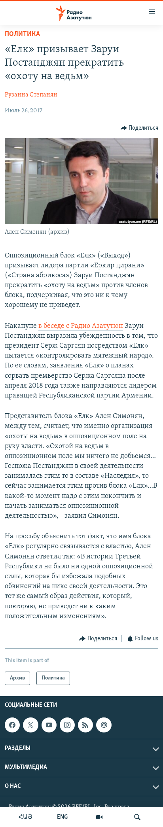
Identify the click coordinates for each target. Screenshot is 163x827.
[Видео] (99, 817)
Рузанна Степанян (31, 95)
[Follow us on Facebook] (12, 724)
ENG (62, 817)
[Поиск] (137, 817)
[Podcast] (103, 724)
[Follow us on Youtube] (49, 724)
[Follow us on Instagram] (67, 724)
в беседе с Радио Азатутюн (80, 326)
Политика (22, 34)
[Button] (140, 128)
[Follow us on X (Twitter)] (30, 724)
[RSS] (85, 724)
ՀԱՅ (25, 817)
